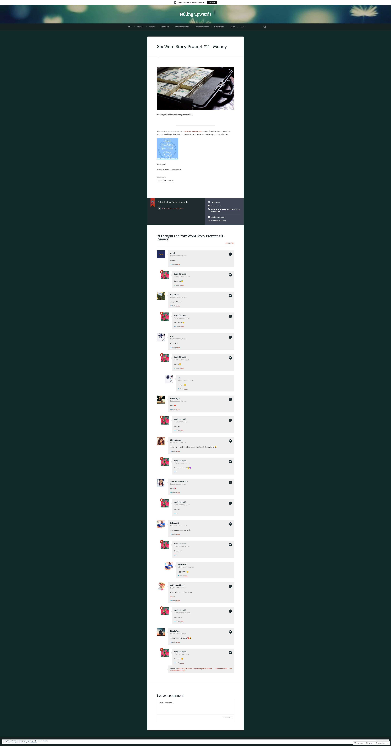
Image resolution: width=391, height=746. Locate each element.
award (232, 27)
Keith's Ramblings (177, 585)
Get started (212, 2)
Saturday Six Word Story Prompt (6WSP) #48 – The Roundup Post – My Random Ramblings (201, 669)
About (242, 27)
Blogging (223, 209)
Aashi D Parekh (180, 274)
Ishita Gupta (175, 398)
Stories (140, 27)
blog (217, 209)
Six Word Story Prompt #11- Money (192, 46)
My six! (172, 597)
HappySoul (174, 295)
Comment (227, 717)
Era (171, 336)
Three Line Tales (182, 27)
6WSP (213, 209)
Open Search (265, 26)
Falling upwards (195, 14)
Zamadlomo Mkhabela (179, 481)
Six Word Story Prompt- (193, 131)
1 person (178, 264)
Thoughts (165, 27)
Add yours (230, 243)
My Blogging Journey (218, 217)
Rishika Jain (175, 631)
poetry (152, 27)
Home (129, 27)
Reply (230, 254)
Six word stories (202, 27)
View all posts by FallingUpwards (173, 208)
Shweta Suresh (176, 440)
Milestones (219, 27)
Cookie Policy (34, 742)
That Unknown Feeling (218, 221)
